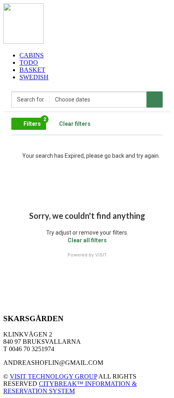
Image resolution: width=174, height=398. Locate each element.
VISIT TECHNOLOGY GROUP (53, 376)
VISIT (101, 255)
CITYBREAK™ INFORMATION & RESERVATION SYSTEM (70, 387)
